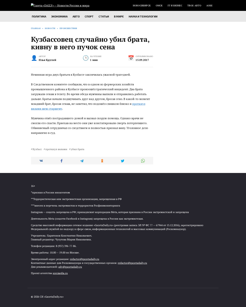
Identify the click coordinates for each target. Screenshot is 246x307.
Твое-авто (194, 5)
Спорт (89, 16)
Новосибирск (142, 5)
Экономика (59, 16)
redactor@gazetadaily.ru (84, 259)
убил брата (77, 149)
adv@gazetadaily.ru (70, 266)
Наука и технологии (143, 16)
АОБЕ (209, 5)
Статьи (104, 16)
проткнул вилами (56, 149)
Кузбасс (37, 149)
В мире (119, 16)
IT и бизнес (175, 5)
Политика (39, 16)
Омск (159, 5)
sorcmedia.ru (60, 273)
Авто (76, 16)
